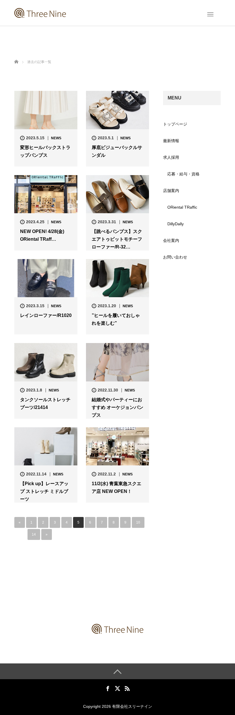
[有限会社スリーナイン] (40, 12)
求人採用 (171, 157)
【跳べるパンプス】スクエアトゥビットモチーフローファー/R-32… (117, 239)
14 (34, 534)
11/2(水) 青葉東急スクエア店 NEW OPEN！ (116, 487)
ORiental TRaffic (182, 207)
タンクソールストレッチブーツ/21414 (45, 403)
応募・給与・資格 (183, 174)
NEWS (56, 138)
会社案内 (171, 240)
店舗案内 (171, 190)
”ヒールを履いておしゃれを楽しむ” (116, 319)
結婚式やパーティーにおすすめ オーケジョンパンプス (117, 407)
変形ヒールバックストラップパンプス (45, 151)
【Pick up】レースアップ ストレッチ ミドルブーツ (44, 491)
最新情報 (171, 140)
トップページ (175, 124)
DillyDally (175, 224)
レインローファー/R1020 (46, 315)
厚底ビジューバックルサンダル (117, 151)
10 (138, 522)
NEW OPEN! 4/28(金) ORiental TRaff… (42, 235)
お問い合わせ (175, 257)
